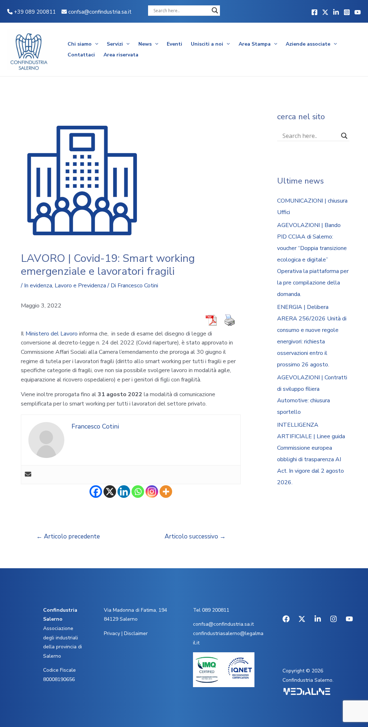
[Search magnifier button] (215, 10)
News (145, 44)
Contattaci (81, 54)
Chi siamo (80, 44)
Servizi (115, 44)
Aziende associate (308, 44)
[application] (95, 44)
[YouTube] (357, 12)
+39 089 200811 (34, 11)
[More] (166, 491)
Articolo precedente (68, 536)
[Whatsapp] (138, 491)
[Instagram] (347, 12)
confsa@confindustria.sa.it (100, 11)
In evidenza (38, 286)
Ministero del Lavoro (52, 334)
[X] (110, 491)
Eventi (174, 44)
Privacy (112, 633)
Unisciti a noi (207, 44)
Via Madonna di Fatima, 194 (135, 610)
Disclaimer (136, 633)
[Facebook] (314, 12)
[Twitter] (325, 12)
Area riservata (121, 54)
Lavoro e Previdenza (80, 286)
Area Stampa (255, 44)
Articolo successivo (195, 536)
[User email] (28, 474)
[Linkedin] (336, 12)
